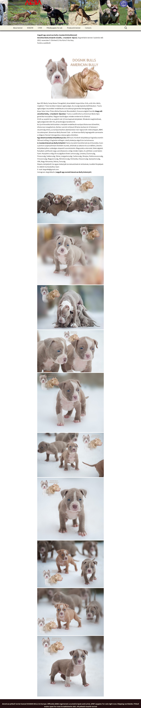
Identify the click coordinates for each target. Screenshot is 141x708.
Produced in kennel (73, 28)
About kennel (17, 28)
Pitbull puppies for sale (54, 28)
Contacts (88, 28)
